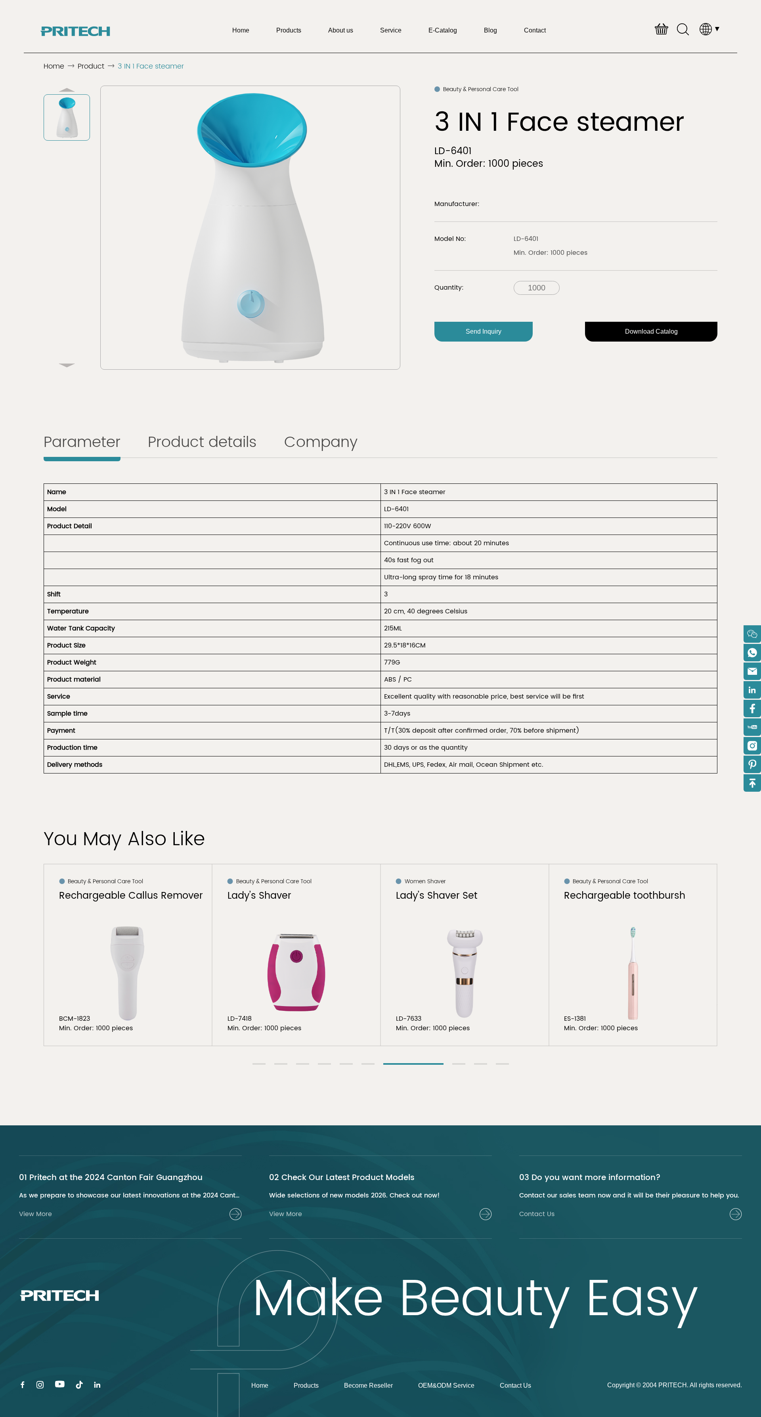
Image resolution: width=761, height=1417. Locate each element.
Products (288, 30)
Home (240, 30)
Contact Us (515, 1385)
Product (91, 66)
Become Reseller (368, 1385)
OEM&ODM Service (446, 1385)
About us (340, 30)
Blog (490, 30)
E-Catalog (442, 30)
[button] (67, 365)
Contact (535, 30)
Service (391, 30)
